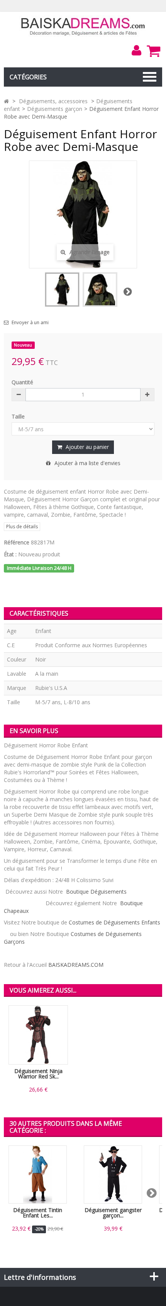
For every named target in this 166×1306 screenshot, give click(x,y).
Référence (16, 542)
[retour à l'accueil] (6, 101)
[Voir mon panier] (153, 51)
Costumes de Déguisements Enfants (113, 922)
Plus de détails (22, 526)
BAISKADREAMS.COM (75, 964)
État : (10, 554)
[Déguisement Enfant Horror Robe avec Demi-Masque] (62, 289)
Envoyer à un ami (30, 322)
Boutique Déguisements (97, 891)
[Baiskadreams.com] (83, 26)
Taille (19, 416)
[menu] (136, 50)
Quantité (22, 382)
